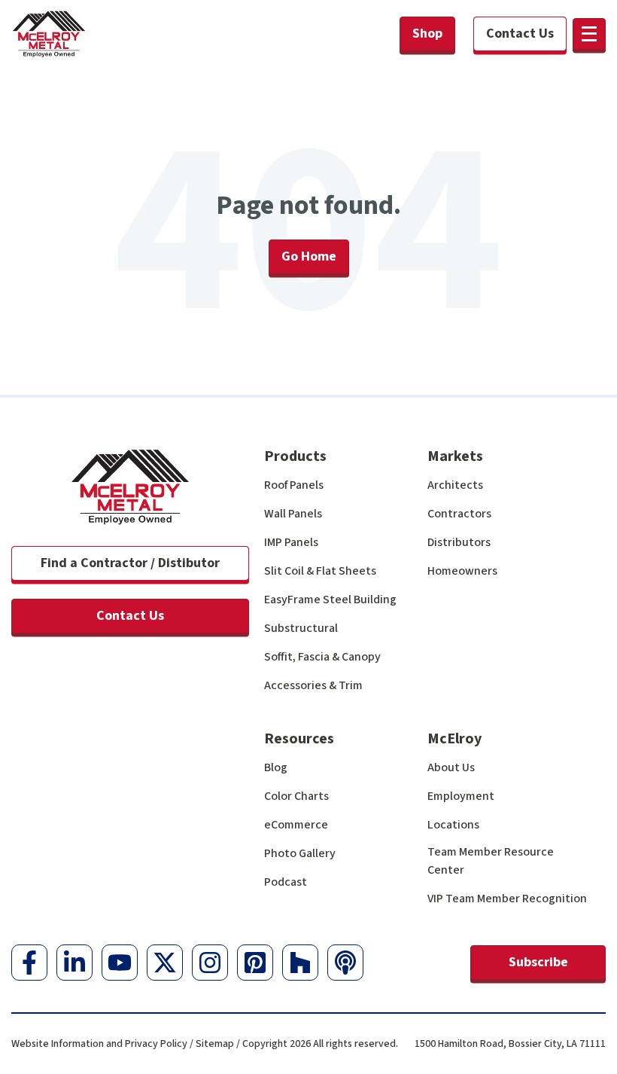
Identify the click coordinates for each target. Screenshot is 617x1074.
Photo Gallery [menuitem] (300, 853)
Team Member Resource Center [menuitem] (490, 861)
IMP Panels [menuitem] (291, 542)
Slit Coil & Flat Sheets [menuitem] (320, 571)
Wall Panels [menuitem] (293, 513)
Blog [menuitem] (275, 767)
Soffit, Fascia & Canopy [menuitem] (322, 656)
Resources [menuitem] (299, 739)
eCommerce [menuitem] (296, 824)
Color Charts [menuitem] (296, 796)
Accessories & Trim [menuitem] (313, 685)
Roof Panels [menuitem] (294, 485)
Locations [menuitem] (453, 824)
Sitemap (215, 1043)
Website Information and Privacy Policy (99, 1043)
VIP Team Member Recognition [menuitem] (507, 898)
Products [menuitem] (295, 456)
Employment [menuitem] (460, 796)
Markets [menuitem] (455, 456)
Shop (427, 33)
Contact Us (130, 615)
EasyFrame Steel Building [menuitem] (330, 599)
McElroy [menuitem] (454, 739)
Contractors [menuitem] (459, 513)
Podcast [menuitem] (285, 882)
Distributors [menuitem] (459, 542)
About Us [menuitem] (451, 767)
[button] (589, 34)
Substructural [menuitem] (301, 628)
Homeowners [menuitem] (462, 571)
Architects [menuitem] (455, 485)
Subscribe (538, 962)
